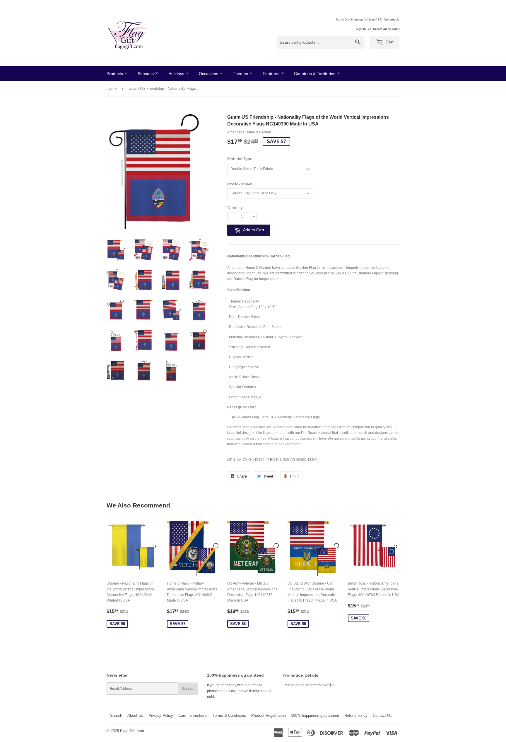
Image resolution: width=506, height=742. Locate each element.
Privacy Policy (160, 715)
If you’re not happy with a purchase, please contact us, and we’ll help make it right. (239, 690)
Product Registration (268, 715)
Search (116, 715)
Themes (241, 73)
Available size (239, 183)
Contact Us (391, 19)
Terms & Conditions (229, 715)
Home (112, 88)
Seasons (146, 73)
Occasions (209, 73)
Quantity (235, 207)
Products (115, 73)
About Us (135, 715)
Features (272, 73)
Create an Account (386, 28)
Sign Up (188, 689)
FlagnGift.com (132, 731)
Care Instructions (192, 715)
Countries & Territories (315, 73)
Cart (389, 42)
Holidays (176, 73)
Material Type (239, 158)
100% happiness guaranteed (315, 715)
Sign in (361, 28)
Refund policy (355, 715)
